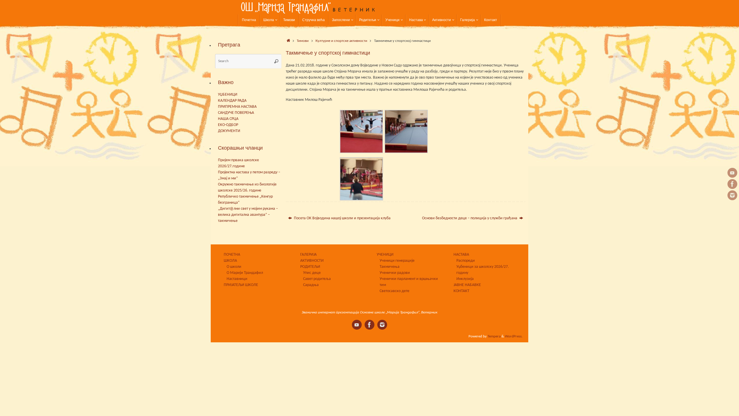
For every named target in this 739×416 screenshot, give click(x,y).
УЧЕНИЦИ (385, 254)
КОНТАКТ (461, 291)
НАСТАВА (461, 254)
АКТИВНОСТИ (312, 261)
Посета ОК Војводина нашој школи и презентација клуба (342, 218)
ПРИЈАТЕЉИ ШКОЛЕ (241, 285)
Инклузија (465, 279)
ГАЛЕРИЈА (308, 254)
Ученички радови (395, 273)
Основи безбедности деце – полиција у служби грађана (470, 218)
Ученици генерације (397, 261)
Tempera (494, 336)
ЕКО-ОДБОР (228, 125)
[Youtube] (732, 173)
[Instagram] (732, 195)
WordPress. (513, 336)
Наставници (237, 279)
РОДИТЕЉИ (310, 267)
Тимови (303, 41)
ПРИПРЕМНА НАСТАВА (237, 107)
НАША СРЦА (228, 119)
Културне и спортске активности (341, 41)
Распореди (465, 261)
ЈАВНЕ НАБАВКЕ (467, 285)
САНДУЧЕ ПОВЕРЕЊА (236, 113)
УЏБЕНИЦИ (227, 94)
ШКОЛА (230, 261)
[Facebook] (732, 184)
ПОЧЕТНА (232, 254)
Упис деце (312, 273)
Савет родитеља (317, 279)
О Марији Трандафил (245, 273)
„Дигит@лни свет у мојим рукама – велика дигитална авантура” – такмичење (248, 215)
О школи (234, 267)
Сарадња (311, 285)
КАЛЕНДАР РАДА (232, 101)
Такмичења (390, 267)
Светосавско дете (394, 291)
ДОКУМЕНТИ (229, 131)
